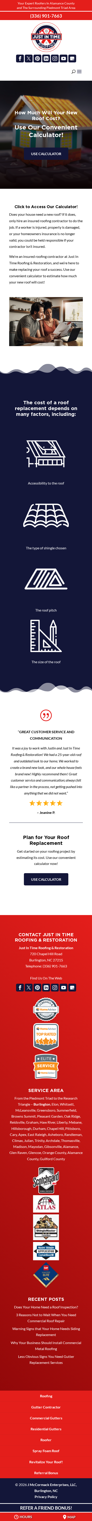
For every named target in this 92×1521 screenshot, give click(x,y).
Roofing (46, 1396)
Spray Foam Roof (46, 1451)
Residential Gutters (46, 1429)
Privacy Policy (46, 1496)
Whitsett (67, 1104)
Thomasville (70, 1140)
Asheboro (55, 1134)
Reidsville (17, 1122)
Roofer (46, 1440)
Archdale (53, 1140)
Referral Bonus (46, 1473)
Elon (55, 1104)
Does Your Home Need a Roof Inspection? (46, 1307)
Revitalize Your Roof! (46, 1462)
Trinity (39, 1140)
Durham (39, 1128)
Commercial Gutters (46, 1418)
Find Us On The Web (46, 978)
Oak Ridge (72, 1116)
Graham (32, 1122)
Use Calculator (46, 879)
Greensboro (46, 1110)
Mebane (75, 1122)
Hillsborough (21, 1128)
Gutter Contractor (46, 1407)
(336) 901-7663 (46, 15)
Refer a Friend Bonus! (46, 1508)
